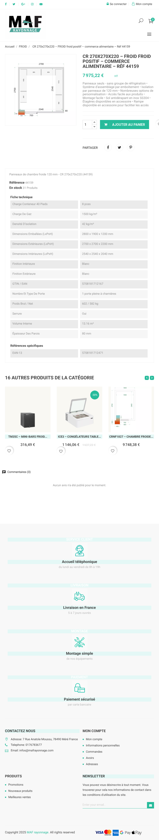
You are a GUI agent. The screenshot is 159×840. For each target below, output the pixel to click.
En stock (15, 188)
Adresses (92, 764)
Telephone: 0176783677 (26, 745)
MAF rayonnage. (38, 832)
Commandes (94, 751)
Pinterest (130, 147)
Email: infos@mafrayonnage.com (32, 750)
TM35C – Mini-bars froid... (27, 436)
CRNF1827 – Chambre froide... (131, 436)
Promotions (15, 784)
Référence (16, 182)
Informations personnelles (103, 745)
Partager (108, 147)
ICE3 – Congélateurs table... (79, 436)
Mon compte (94, 731)
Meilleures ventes (19, 797)
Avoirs (90, 758)
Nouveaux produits (20, 791)
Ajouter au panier (128, 125)
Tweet (119, 147)
